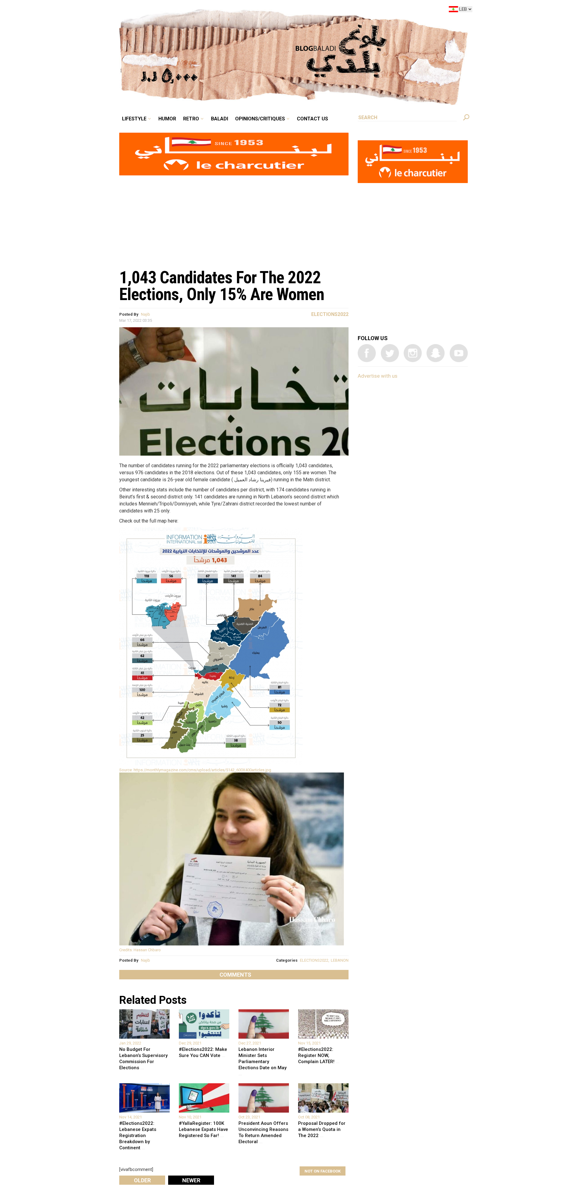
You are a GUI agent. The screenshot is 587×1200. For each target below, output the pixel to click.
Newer (191, 1180)
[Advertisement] (234, 219)
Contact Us (337, 10)
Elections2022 (330, 314)
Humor (214, 10)
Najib (145, 314)
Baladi (257, 10)
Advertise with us (377, 376)
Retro (234, 10)
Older (142, 1180)
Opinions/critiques (292, 10)
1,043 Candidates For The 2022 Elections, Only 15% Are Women (221, 286)
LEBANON (340, 960)
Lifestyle (186, 10)
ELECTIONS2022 (314, 960)
